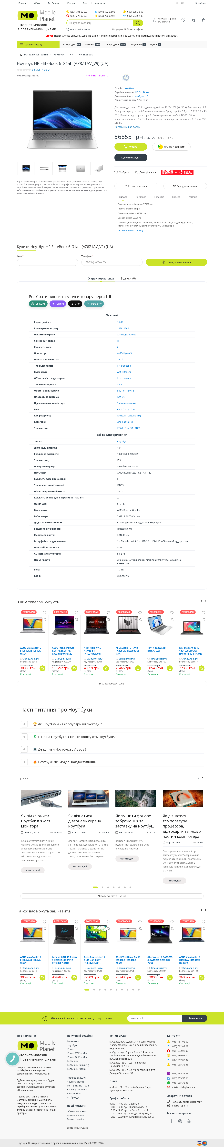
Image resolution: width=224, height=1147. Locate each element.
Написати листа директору (187, 1101)
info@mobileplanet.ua (183, 1087)
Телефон (87, 256)
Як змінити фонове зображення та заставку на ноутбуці (135, 821)
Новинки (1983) (75, 1081)
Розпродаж (71, 44)
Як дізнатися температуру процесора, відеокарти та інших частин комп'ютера (182, 826)
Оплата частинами (174, 146)
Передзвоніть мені (187, 186)
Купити (133, 146)
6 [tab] (125, 887)
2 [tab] (102, 887)
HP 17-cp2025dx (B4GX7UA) (156, 649)
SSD (119, 384)
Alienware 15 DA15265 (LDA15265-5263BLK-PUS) (160, 960)
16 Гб (120, 359)
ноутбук (121, 441)
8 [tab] (127, 990)
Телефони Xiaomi (76, 1068)
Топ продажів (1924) (78, 1085)
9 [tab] (133, 990)
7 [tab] (130, 887)
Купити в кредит (131, 157)
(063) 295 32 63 (135, 12)
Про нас (23, 3)
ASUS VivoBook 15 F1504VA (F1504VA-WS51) (30, 650)
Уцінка (155, 44)
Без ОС (121, 396)
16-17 (120, 322)
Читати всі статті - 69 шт (112, 896)
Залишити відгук (31, 659)
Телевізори (73, 1041)
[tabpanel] (41, 837)
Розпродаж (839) (76, 1077)
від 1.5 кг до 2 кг (126, 409)
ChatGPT (40, 303)
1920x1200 (123, 328)
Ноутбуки (129, 88)
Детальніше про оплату (130, 230)
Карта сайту (74, 1093)
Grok (77, 303)
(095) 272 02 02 (78, 16)
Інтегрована (124, 365)
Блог (85, 3)
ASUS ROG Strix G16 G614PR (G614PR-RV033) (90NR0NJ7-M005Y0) (63, 650)
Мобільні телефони (133, 29)
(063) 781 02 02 (78, 12)
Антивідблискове (126, 334)
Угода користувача (77, 1127)
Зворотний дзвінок (80, 29)
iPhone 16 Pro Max (77, 1057)
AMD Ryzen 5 (124, 353)
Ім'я (20, 256)
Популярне (137, 44)
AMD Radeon (124, 371)
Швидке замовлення (179, 262)
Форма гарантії (180, 1105)
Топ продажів (114, 44)
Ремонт (56, 3)
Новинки (92, 44)
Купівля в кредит (76, 1115)
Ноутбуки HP (140, 96)
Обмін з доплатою (77, 1111)
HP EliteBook (142, 92)
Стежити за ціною (138, 186)
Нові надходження (77, 1089)
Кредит (71, 3)
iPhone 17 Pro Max (77, 1053)
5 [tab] (119, 887)
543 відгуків (164, 21)
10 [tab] (139, 990)
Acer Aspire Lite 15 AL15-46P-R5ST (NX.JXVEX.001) (94, 960)
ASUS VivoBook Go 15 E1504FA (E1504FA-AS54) (128, 960)
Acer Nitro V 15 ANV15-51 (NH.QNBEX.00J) (93, 650)
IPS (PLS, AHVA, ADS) (128, 428)
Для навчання (125, 421)
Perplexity (96, 303)
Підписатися (195, 1018)
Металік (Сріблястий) (129, 415)
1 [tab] (95, 887)
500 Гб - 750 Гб (125, 390)
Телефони (72, 1061)
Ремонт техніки (75, 1119)
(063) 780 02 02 (106, 16)
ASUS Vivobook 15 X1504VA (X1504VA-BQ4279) (190, 960)
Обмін (37, 3)
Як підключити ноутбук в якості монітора (36, 821)
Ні (118, 340)
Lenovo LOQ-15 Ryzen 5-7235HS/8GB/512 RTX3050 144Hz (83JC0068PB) (64, 960)
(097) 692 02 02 (106, 12)
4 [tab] (113, 887)
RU (177, 3)
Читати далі (33, 870)
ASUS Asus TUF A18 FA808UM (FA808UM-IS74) (128, 650)
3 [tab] (108, 887)
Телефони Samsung (78, 1064)
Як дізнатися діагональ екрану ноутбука (84, 821)
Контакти (100, 3)
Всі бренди (73, 1097)
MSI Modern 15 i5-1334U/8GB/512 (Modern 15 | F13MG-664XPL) (191, 650)
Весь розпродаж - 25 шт (112, 683)
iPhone (70, 1049)
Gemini (60, 303)
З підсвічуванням (126, 403)
